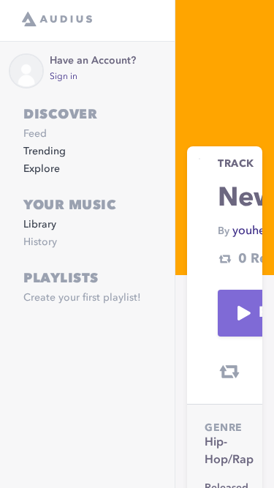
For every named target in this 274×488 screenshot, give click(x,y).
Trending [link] (44, 151)
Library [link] (39, 224)
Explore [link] (41, 169)
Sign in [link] (63, 76)
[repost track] (229, 371)
